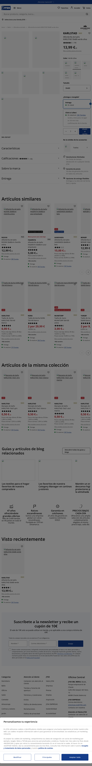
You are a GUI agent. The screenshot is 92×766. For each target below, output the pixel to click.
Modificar (17, 757)
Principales (47, 757)
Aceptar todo (74, 757)
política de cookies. (45, 748)
